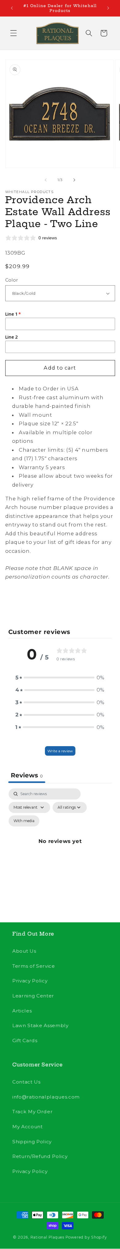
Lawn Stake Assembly (40, 1025)
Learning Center (33, 996)
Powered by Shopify (86, 1237)
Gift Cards (25, 1040)
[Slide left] (46, 180)
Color (11, 280)
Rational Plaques (47, 1237)
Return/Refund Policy (39, 1156)
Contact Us (26, 1082)
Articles (22, 1011)
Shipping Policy (32, 1142)
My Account (27, 1126)
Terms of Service (33, 966)
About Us (24, 951)
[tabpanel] (60, 848)
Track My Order (32, 1111)
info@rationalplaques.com (46, 1097)
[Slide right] (74, 180)
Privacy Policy (29, 981)
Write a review (60, 751)
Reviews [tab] (27, 775)
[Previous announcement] (12, 8)
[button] (13, 33)
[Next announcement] (108, 8)
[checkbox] (24, 820)
